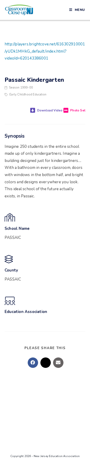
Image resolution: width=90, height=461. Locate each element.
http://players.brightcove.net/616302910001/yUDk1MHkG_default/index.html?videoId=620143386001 (45, 51)
